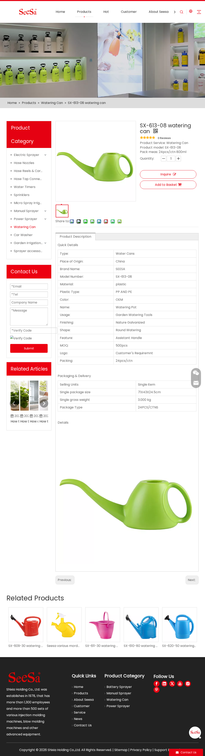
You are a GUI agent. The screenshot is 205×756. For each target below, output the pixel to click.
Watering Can (25, 227)
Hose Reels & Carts (29, 171)
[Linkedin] (164, 684)
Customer (129, 11)
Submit (29, 348)
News (78, 719)
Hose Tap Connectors (30, 179)
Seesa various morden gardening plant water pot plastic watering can (64, 645)
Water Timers (24, 187)
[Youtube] (180, 684)
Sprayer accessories (30, 251)
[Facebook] (157, 684)
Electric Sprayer (26, 155)
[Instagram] (188, 684)
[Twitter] (172, 684)
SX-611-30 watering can (102, 645)
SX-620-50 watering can (179, 645)
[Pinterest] (157, 690)
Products (84, 11)
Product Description (75, 236)
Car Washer (23, 235)
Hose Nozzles (24, 163)
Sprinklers (21, 195)
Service (79, 712)
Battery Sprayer (119, 687)
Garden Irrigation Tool (30, 243)
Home (60, 11)
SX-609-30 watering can (25, 645)
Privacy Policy (141, 750)
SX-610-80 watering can (141, 645)
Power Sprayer (25, 219)
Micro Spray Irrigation (30, 203)
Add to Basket (166, 184)
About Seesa (159, 11)
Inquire (165, 174)
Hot (106, 11)
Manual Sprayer (26, 211)
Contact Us (83, 725)
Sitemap (121, 750)
